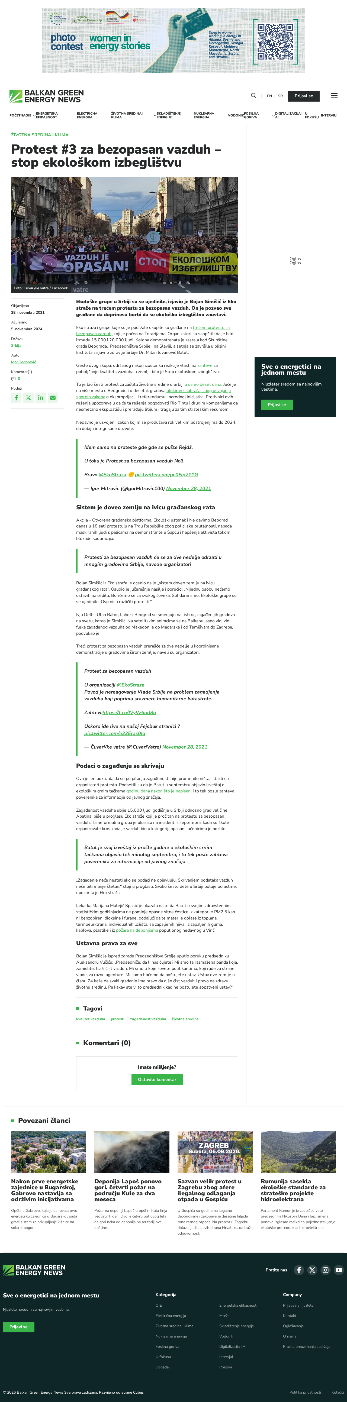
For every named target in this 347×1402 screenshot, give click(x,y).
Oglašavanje (293, 1326)
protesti (117, 1019)
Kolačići (338, 1392)
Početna (17, 115)
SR (280, 96)
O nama (289, 1336)
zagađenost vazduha (148, 1019)
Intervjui (329, 115)
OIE (28, 115)
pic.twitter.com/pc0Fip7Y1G (166, 474)
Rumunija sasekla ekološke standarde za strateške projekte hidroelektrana (293, 1190)
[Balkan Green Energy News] (46, 96)
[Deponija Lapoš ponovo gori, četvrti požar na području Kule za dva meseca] (131, 1152)
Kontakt (289, 1316)
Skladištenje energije (169, 115)
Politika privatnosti (305, 1392)
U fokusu (312, 115)
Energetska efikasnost (47, 115)
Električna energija (87, 115)
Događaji (163, 1367)
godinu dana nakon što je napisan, (159, 791)
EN (269, 96)
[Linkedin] (41, 398)
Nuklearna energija (204, 115)
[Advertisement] (295, 258)
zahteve (205, 365)
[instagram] (325, 1270)
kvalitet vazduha (90, 1019)
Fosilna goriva (251, 115)
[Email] (53, 398)
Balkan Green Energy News (40, 1392)
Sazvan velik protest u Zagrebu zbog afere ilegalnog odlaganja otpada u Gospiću (210, 1190)
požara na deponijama (137, 930)
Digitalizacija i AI (289, 115)
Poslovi (225, 1367)
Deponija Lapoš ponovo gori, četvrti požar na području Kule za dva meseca (128, 1190)
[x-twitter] (312, 1270)
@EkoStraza (112, 474)
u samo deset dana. (203, 384)
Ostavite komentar (157, 1080)
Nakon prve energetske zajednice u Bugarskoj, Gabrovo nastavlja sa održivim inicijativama (44, 1190)
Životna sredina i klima (127, 115)
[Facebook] (16, 398)
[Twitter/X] (28, 398)
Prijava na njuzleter (299, 1305)
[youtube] (339, 1270)
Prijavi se (304, 96)
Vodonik (236, 115)
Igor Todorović (23, 362)
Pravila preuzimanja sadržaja (306, 1347)
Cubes (138, 1392)
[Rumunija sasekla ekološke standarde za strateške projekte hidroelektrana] (298, 1152)
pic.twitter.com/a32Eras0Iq (114, 733)
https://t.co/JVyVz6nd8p (129, 712)
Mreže (224, 1316)
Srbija (16, 345)
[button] (253, 96)
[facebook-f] (299, 1270)
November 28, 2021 (188, 488)
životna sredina (185, 1019)
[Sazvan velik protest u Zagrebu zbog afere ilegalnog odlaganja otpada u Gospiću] (215, 1152)
